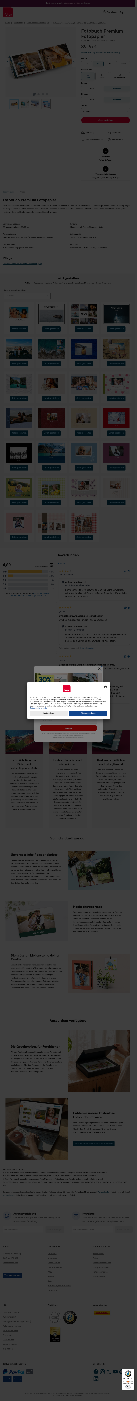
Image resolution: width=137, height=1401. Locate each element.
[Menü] (132, 1370)
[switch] (128, 1386)
